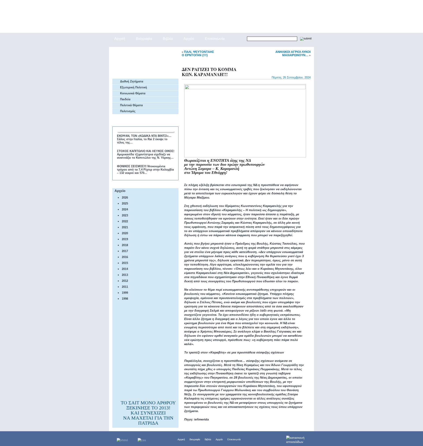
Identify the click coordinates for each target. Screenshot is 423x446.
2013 (125, 275)
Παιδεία (125, 99)
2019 (125, 239)
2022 (125, 221)
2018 (125, 245)
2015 (125, 263)
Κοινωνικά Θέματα (132, 93)
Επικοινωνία (234, 439)
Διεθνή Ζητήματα (131, 81)
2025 (125, 203)
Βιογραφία (194, 439)
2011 (125, 286)
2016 (125, 257)
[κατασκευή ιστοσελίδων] (300, 438)
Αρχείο (219, 439)
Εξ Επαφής (129, 51)
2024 (125, 209)
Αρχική (181, 439)
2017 (125, 251)
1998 (125, 298)
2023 (125, 215)
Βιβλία (208, 439)
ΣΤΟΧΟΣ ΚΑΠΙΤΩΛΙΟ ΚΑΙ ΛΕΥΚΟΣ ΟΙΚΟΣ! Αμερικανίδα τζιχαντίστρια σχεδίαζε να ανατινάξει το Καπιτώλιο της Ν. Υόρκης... (145, 154)
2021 (125, 227)
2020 (125, 233)
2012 (125, 280)
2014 (125, 269)
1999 (125, 292)
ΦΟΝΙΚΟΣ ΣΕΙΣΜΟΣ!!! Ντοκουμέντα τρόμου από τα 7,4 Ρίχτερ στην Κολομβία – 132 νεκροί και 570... (145, 170)
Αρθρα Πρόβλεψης (135, 63)
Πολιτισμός (127, 111)
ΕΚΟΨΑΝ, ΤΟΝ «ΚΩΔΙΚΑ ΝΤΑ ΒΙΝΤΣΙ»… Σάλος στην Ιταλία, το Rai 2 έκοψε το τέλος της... (144, 139)
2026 (125, 197)
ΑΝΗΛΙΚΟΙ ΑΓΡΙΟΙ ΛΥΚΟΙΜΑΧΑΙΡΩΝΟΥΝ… (293, 53)
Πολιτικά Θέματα (131, 105)
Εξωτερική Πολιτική (133, 87)
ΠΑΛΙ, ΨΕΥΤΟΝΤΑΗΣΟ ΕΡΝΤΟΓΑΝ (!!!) (198, 53)
